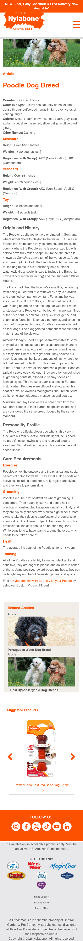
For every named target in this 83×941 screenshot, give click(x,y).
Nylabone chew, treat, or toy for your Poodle (42, 580)
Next (73, 757)
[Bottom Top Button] (74, 936)
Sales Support (41, 896)
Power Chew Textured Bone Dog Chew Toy (42, 787)
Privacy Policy (41, 902)
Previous (10, 757)
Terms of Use (41, 908)
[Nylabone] (24, 18)
